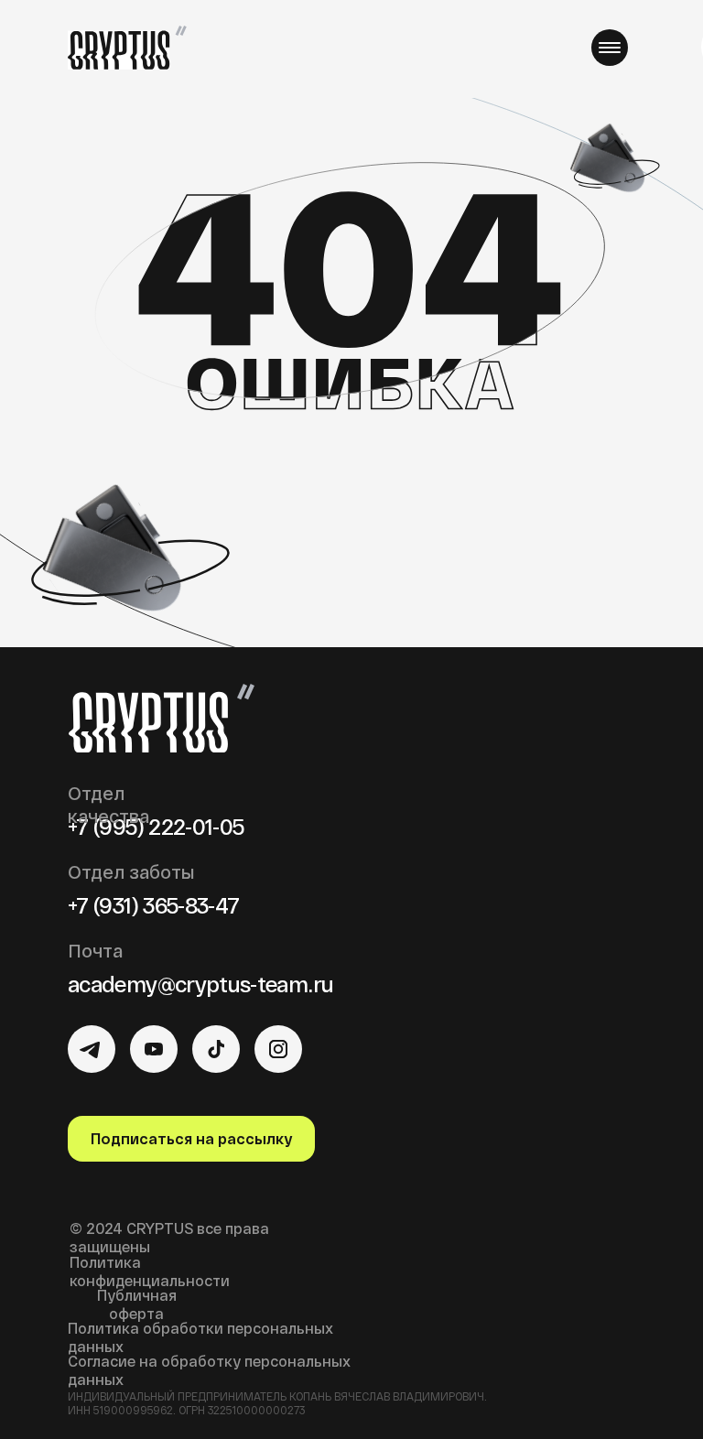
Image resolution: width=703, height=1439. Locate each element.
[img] (91, 1049)
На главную (349, 491)
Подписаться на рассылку (191, 1138)
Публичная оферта (137, 1304)
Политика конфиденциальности (150, 1271)
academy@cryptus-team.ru (200, 983)
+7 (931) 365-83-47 (153, 905)
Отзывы (373, 46)
